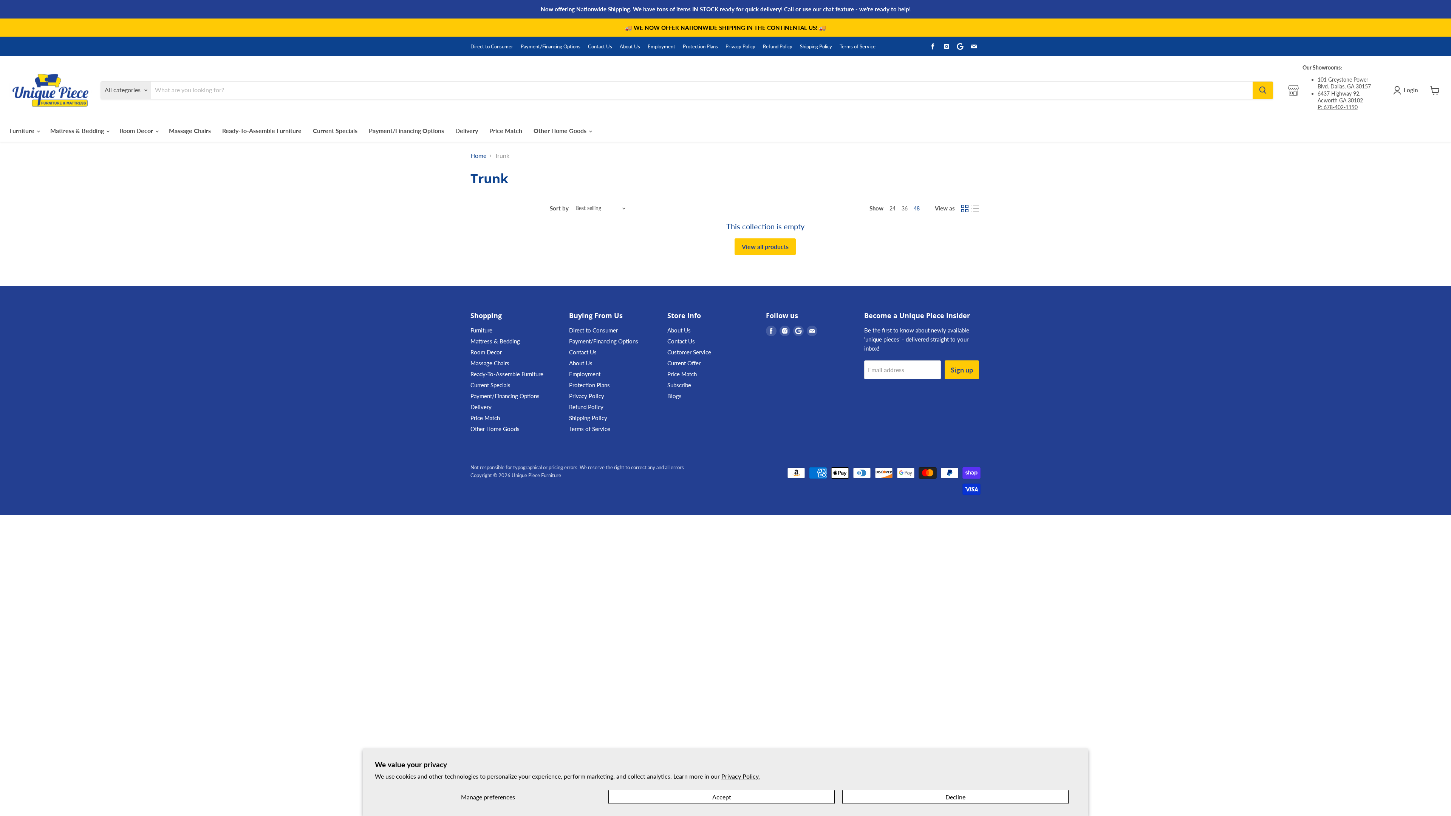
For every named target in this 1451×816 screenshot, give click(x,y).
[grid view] (964, 208)
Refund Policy (777, 46)
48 (917, 208)
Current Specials (335, 130)
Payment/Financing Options (550, 46)
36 (905, 208)
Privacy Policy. (740, 776)
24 (892, 208)
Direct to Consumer (491, 46)
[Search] (1263, 90)
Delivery (466, 130)
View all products (765, 246)
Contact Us (600, 46)
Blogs (674, 396)
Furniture (22, 130)
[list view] (975, 208)
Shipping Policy (816, 46)
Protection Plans (700, 46)
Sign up (962, 370)
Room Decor (137, 130)
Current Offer (684, 363)
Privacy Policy (740, 46)
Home (478, 155)
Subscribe (679, 385)
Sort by (559, 208)
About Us (630, 46)
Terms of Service (858, 46)
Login (1411, 90)
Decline (955, 797)
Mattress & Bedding (77, 130)
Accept (721, 797)
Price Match (505, 130)
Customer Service (689, 352)
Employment (661, 46)
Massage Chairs (190, 130)
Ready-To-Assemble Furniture (262, 130)
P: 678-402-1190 (1338, 107)
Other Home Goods (561, 130)
